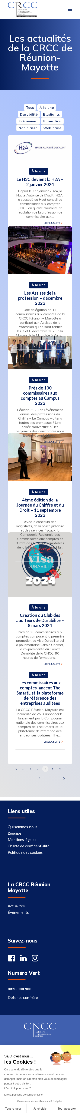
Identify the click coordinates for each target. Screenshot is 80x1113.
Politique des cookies (25, 852)
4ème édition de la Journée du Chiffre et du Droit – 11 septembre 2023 (40, 507)
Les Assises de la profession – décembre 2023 (40, 298)
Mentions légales (22, 839)
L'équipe (14, 833)
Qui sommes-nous (22, 826)
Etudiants (51, 114)
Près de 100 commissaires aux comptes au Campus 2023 (40, 395)
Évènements (18, 912)
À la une (46, 107)
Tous (30, 107)
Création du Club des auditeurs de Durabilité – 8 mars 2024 (40, 620)
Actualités (16, 906)
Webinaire (52, 128)
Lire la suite (52, 222)
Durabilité (29, 114)
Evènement (28, 121)
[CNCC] (40, 1030)
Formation (52, 121)
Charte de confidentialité (28, 846)
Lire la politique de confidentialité (23, 1094)
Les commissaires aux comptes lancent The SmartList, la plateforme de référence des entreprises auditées (40, 693)
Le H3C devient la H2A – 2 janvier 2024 (40, 182)
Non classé (28, 128)
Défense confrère (23, 997)
